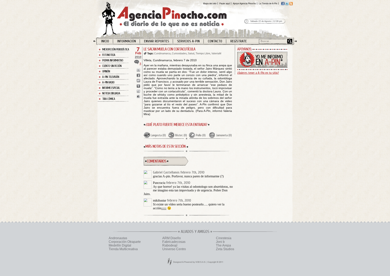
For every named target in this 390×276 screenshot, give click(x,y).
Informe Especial (111, 88)
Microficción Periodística (115, 49)
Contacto (215, 41)
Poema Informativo (112, 60)
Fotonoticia (108, 55)
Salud (191, 53)
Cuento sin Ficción (111, 66)
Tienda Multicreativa (123, 249)
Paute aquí (224, 3)
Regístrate (238, 41)
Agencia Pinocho (173, 18)
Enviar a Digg (138, 91)
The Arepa (223, 245)
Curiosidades (179, 53)
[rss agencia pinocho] (291, 4)
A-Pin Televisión (110, 77)
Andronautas (118, 238)
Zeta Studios (225, 249)
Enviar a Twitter (138, 70)
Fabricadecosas (173, 241)
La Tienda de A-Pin (268, 3)
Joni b (220, 241)
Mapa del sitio (210, 3)
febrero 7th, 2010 (192, 172)
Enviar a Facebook (138, 75)
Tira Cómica (108, 99)
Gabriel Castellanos (166, 172)
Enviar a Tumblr (138, 86)
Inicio (105, 41)
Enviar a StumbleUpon (138, 80)
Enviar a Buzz (138, 96)
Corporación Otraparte (125, 241)
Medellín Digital (120, 245)
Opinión (106, 71)
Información (126, 41)
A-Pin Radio (108, 82)
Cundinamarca (162, 53)
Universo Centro (174, 249)
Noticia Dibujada (111, 93)
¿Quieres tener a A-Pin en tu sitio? (258, 73)
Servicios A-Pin (188, 41)
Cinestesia (223, 238)
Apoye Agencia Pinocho (244, 3)
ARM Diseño (171, 238)
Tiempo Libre (203, 53)
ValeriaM (216, 53)
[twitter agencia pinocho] (287, 4)
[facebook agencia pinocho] (283, 4)
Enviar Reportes (156, 41)
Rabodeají (169, 245)
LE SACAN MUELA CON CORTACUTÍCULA (169, 49)
